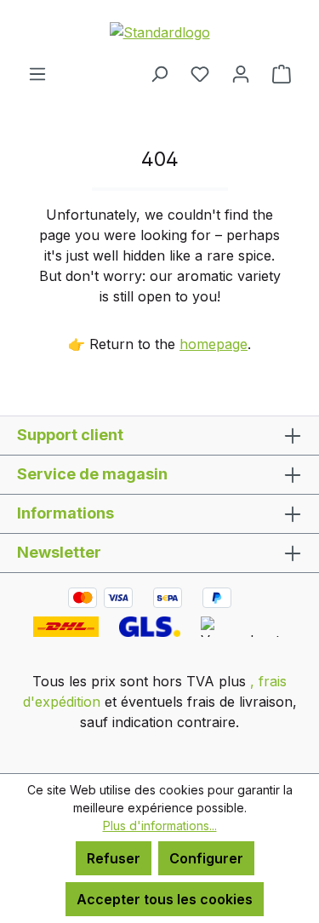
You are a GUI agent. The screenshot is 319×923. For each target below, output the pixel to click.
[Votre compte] (240, 73)
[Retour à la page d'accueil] (159, 31)
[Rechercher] (159, 73)
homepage (213, 344)
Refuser (113, 858)
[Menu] (37, 73)
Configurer (206, 858)
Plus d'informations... (160, 825)
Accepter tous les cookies (165, 899)
